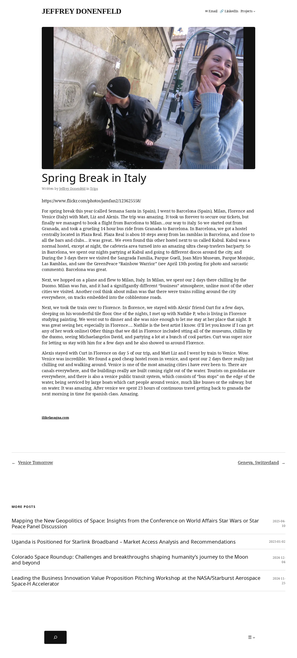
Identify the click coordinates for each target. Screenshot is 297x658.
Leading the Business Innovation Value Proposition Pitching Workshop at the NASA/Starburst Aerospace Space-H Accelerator (136, 581)
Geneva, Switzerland (258, 462)
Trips (94, 188)
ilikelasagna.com (55, 417)
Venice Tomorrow (35, 462)
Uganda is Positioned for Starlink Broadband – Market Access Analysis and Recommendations (124, 542)
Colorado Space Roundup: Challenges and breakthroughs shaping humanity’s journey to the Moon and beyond (130, 559)
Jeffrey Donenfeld (81, 11)
